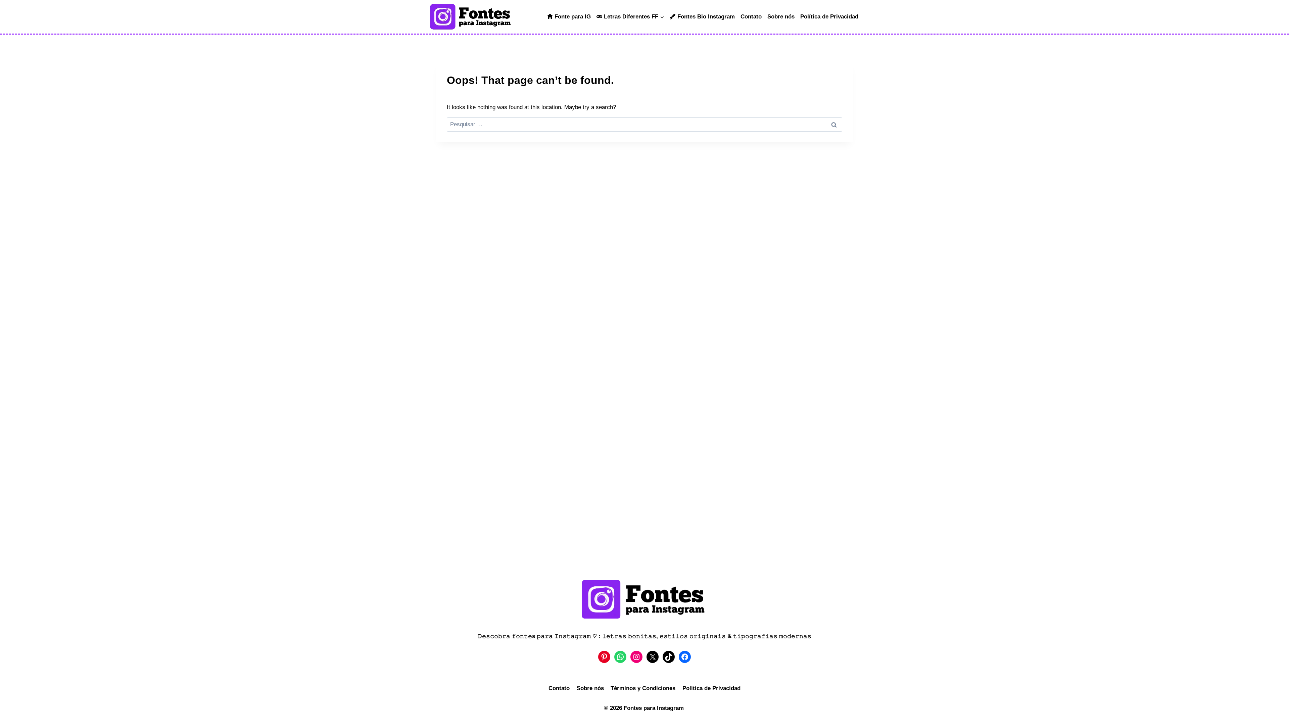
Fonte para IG (573, 16)
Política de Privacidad (829, 16)
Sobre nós (781, 16)
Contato (751, 16)
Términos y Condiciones (643, 688)
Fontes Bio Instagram (706, 16)
